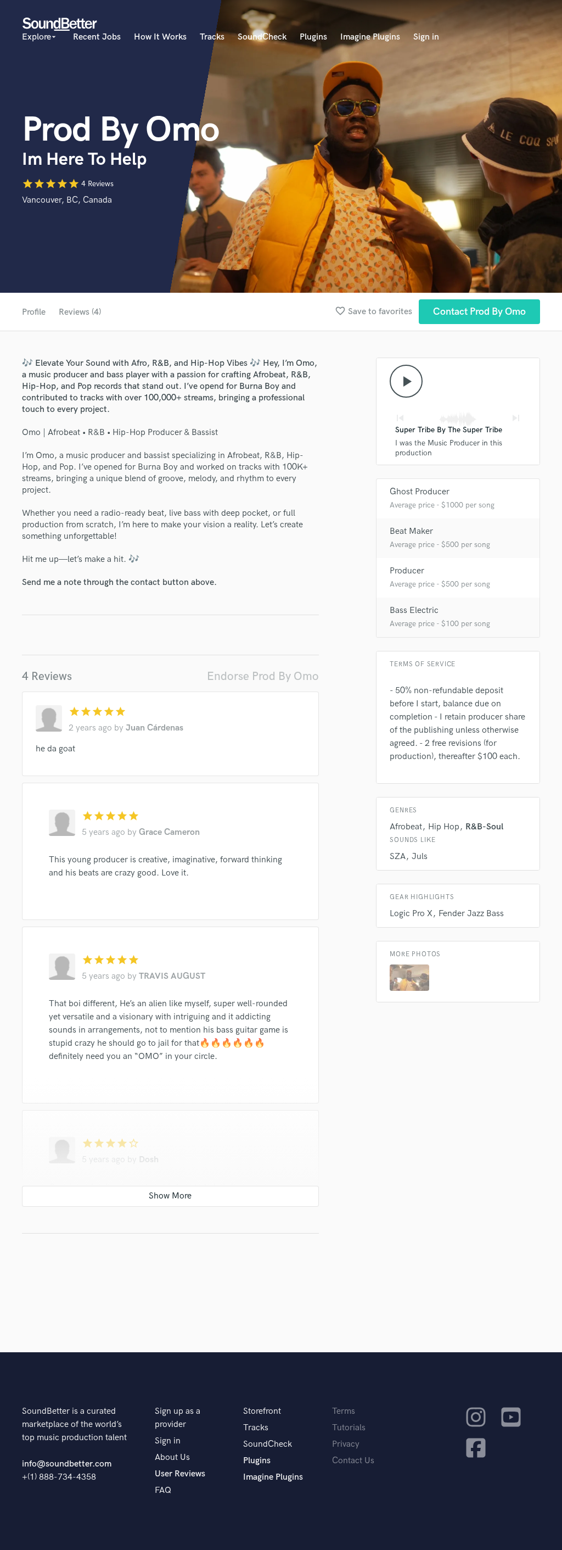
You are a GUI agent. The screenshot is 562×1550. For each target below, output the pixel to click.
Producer (407, 571)
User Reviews (180, 1474)
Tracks (212, 37)
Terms (343, 1411)
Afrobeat (406, 827)
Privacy (345, 1444)
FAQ (163, 1490)
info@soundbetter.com (66, 1464)
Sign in (426, 37)
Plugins (313, 37)
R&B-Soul (484, 827)
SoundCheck (262, 37)
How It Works (160, 37)
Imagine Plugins (370, 37)
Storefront (262, 1411)
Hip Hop (443, 827)
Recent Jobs (97, 37)
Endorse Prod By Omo (263, 676)
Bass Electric (414, 610)
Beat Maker (411, 531)
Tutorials (349, 1428)
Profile (34, 312)
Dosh (149, 1160)
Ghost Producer (419, 492)
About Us (172, 1457)
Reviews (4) (80, 312)
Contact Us (353, 1461)
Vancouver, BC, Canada (67, 200)
